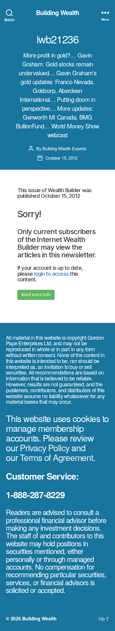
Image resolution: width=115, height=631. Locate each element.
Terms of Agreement (56, 457)
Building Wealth (57, 12)
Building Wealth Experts (64, 148)
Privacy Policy (45, 447)
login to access (51, 274)
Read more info (36, 294)
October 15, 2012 (61, 158)
